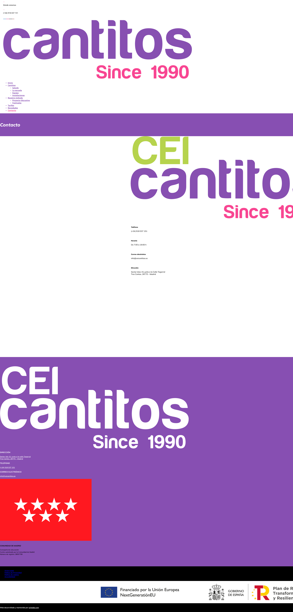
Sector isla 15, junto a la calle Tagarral (15, 457)
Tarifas (11, 105)
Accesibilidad (10, 577)
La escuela (17, 90)
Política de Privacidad (13, 573)
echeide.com (34, 608)
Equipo (15, 93)
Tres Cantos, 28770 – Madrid (11, 459)
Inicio (10, 83)
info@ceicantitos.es (7, 476)
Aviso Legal (9, 571)
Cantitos (12, 85)
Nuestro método (15, 98)
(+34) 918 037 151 (7, 467)
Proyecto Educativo (21, 100)
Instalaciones (18, 95)
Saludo (15, 88)
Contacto (12, 110)
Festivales (16, 103)
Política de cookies (12, 575)
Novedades (13, 108)
